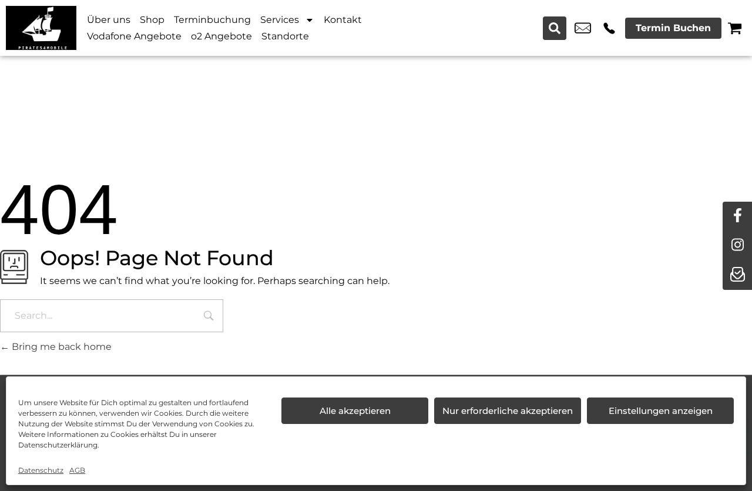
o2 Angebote (221, 36)
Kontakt (343, 19)
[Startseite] (41, 28)
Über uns (108, 19)
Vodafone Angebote (134, 36)
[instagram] (737, 245)
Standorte (285, 36)
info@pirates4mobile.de (583, 28)
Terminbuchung (212, 19)
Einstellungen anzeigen (661, 410)
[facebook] (737, 216)
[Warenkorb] (734, 28)
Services (279, 19)
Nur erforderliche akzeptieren (507, 410)
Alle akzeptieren (355, 410)
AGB (77, 470)
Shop (152, 19)
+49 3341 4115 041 (609, 28)
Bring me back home (60, 346)
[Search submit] (554, 28)
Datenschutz (40, 470)
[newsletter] (737, 275)
